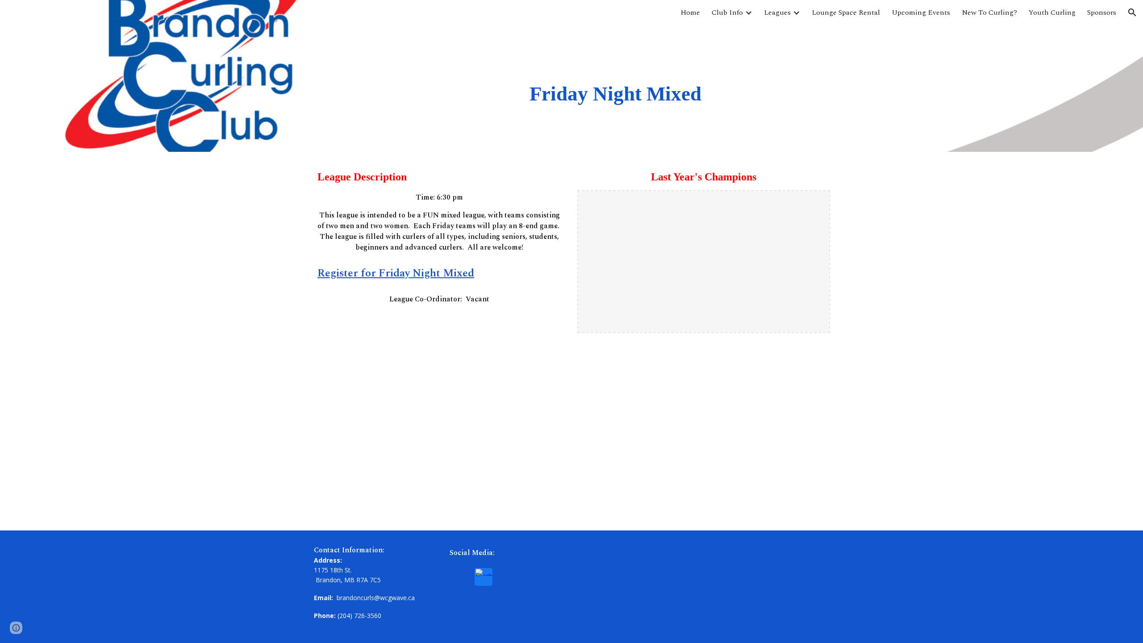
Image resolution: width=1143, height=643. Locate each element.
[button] (1132, 12)
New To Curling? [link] (989, 12)
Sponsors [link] (1101, 12)
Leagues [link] (777, 12)
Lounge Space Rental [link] (846, 12)
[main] (615, 76)
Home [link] (690, 12)
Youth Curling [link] (1052, 12)
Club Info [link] (727, 12)
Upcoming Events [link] (921, 12)
